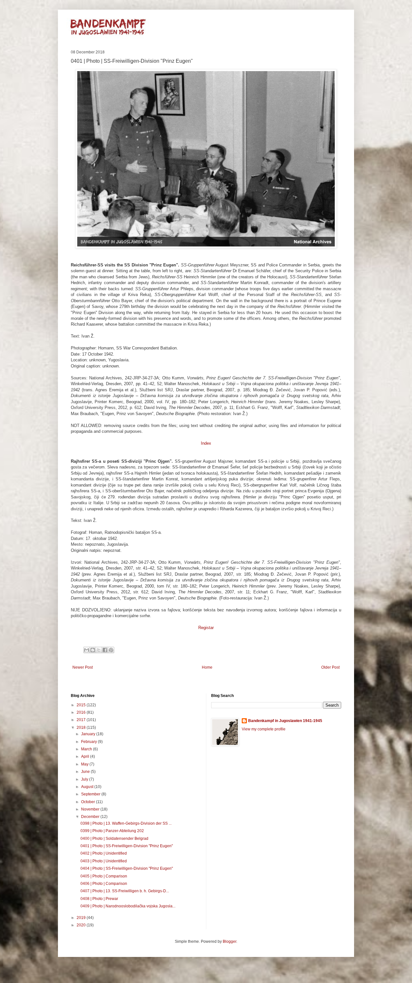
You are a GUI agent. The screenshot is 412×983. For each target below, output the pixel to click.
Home (207, 667)
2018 (82, 727)
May (85, 764)
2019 (82, 917)
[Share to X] (99, 650)
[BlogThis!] (92, 650)
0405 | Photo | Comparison (103, 876)
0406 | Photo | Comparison (103, 883)
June (86, 771)
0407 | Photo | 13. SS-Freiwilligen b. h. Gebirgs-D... (124, 891)
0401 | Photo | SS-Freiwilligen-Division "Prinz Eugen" (126, 846)
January (88, 734)
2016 (82, 712)
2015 (82, 705)
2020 (82, 925)
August (87, 786)
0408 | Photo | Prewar (99, 898)
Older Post (330, 667)
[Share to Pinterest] (111, 650)
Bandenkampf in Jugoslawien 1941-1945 (285, 721)
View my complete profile (264, 729)
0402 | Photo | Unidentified (103, 853)
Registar (206, 627)
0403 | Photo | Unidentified (103, 861)
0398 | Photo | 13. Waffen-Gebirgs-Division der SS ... (126, 823)
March (87, 749)
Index (206, 443)
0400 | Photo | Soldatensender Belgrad (114, 838)
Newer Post (82, 667)
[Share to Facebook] (105, 650)
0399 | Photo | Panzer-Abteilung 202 (112, 831)
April (85, 756)
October (88, 802)
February (89, 741)
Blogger (229, 941)
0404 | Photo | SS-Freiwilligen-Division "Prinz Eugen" (126, 868)
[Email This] (86, 650)
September (91, 794)
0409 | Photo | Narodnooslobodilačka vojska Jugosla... (127, 906)
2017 (82, 720)
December (90, 816)
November (90, 809)
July (85, 779)
